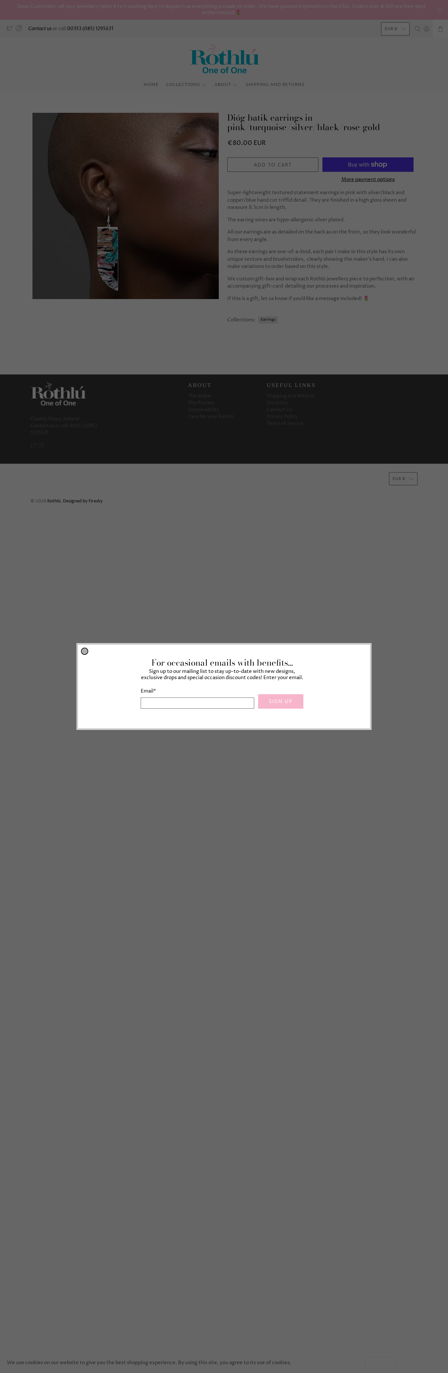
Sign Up (281, 701)
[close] (84, 651)
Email (148, 691)
